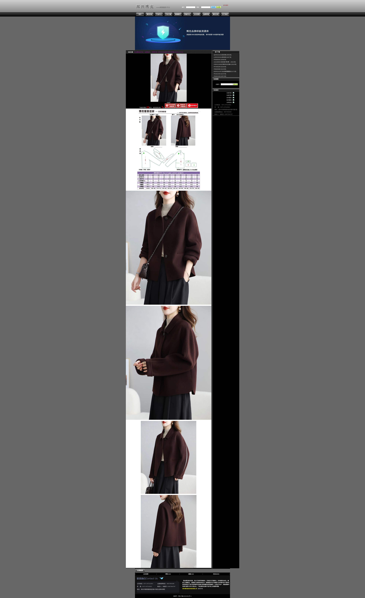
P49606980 (217, 69)
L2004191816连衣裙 (219, 57)
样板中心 (187, 14)
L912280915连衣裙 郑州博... (221, 62)
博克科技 (149, 14)
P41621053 (217, 74)
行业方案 (168, 14)
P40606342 (217, 59)
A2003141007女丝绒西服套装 (222, 71)
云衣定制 (197, 14)
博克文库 (216, 14)
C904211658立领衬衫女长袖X (222, 64)
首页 (140, 14)
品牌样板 (206, 14)
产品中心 (159, 14)
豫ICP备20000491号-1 (185, 596)
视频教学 (178, 14)
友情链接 (140, 570)
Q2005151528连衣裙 (219, 55)
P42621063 (217, 76)
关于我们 (225, 14)
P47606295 (217, 66)
